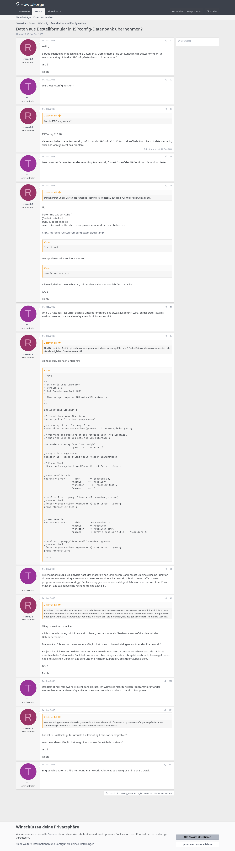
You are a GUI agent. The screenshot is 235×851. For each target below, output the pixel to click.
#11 (170, 710)
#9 (171, 598)
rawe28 (22, 34)
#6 (171, 306)
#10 (170, 681)
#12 (170, 764)
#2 (171, 79)
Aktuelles (52, 11)
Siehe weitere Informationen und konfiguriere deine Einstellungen (55, 843)
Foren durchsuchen (43, 17)
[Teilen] (166, 41)
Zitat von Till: (50, 115)
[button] (60, 11)
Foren (38, 11)
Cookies (52, 834)
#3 (171, 108)
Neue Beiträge (23, 17)
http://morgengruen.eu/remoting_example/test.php (73, 232)
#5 (171, 185)
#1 (171, 40)
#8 (171, 569)
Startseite (24, 11)
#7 (171, 335)
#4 (171, 156)
